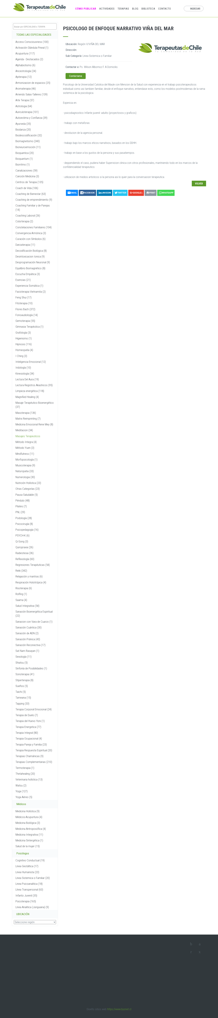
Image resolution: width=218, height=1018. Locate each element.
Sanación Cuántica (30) (28, 627)
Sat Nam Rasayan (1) (27, 651)
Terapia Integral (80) (26, 732)
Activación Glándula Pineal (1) (31, 47)
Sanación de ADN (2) (26, 633)
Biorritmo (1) (22, 164)
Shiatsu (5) (21, 662)
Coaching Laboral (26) (27, 215)
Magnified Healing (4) (27, 397)
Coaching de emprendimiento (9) (33, 199)
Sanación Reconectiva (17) (30, 645)
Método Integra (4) (26, 442)
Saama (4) (21, 600)
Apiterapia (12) (23, 76)
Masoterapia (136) (25, 412)
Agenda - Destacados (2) (29, 59)
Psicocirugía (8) (24, 524)
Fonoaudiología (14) (26, 315)
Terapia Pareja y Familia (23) (31, 744)
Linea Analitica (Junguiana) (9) (32, 907)
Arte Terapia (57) (24, 100)
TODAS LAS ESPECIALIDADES (33, 34)
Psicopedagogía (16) (26, 529)
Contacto (164, 8)
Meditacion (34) (24, 430)
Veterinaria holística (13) (29, 779)
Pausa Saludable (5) (26, 494)
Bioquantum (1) (24, 158)
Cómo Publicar (85, 8)
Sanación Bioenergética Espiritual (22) (34, 613)
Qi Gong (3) (21, 541)
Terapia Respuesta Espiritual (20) (33, 750)
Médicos (21, 804)
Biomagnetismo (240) (27, 141)
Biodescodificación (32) (28, 135)
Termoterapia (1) (24, 768)
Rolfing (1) (21, 594)
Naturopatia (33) (24, 471)
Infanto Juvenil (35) (26, 895)
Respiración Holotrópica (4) (30, 582)
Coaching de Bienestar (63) (30, 194)
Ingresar (195, 8)
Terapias (123, 8)
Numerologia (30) (25, 477)
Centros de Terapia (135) (29, 182)
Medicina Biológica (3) (27, 823)
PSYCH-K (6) (22, 535)
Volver (199, 183)
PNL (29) (20, 512)
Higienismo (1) (23, 338)
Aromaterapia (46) (25, 88)
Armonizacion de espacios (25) (32, 82)
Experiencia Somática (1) (29, 285)
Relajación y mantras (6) (29, 576)
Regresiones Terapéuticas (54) (32, 565)
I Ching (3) (21, 356)
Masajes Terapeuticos (27, 436)
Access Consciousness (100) (32, 42)
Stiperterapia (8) (24, 680)
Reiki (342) (21, 570)
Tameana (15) (23, 697)
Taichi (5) (20, 691)
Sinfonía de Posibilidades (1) (31, 668)
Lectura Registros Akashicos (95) (34, 385)
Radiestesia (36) (24, 553)
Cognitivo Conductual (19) (30, 860)
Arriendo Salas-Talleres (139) (31, 94)
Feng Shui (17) (23, 297)
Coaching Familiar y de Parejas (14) (32, 207)
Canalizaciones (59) (26, 170)
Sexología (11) (23, 656)
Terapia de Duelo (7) (26, 715)
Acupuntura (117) (25, 53)
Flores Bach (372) (25, 309)
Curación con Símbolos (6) (30, 239)
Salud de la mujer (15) (27, 846)
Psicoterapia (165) (25, 901)
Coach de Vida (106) (26, 188)
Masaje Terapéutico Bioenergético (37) (34, 404)
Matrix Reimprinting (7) (28, 418)
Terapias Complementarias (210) (33, 762)
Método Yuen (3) (24, 447)
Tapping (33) (22, 703)
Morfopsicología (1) (26, 459)
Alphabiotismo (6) (25, 65)
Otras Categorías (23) (27, 488)
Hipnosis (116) (23, 344)
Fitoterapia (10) (24, 303)
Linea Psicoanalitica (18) (29, 883)
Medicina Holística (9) (27, 811)
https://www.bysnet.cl (119, 1009)
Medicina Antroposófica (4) (30, 828)
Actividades (107, 8)
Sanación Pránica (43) (27, 639)
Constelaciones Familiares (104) (33, 227)
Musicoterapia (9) (25, 465)
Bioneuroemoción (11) (28, 147)
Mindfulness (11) (24, 453)
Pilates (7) (21, 506)
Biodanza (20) (23, 129)
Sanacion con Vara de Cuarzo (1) (33, 621)
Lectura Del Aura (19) (27, 379)
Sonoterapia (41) (24, 674)
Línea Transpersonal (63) (29, 889)
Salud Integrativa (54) (27, 605)
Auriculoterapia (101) (27, 112)
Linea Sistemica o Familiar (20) (32, 878)
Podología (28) (23, 518)
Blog (135, 8)
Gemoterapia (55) (25, 320)
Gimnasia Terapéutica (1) (29, 326)
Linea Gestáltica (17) (26, 866)
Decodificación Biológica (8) (31, 250)
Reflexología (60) (24, 559)
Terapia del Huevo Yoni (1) (30, 721)
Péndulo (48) (22, 500)
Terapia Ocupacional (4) (28, 738)
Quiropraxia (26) (24, 547)
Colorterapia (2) (24, 221)
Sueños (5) (21, 686)
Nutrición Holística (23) (28, 483)
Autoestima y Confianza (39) (31, 117)
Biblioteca (148, 8)
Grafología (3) (23, 332)
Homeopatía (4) (24, 350)
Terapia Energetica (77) (28, 727)
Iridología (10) (23, 367)
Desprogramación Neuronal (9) (32, 262)
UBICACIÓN (22, 914)
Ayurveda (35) (23, 123)
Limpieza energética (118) (29, 391)
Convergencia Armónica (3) (30, 233)
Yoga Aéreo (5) (23, 797)
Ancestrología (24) (25, 71)
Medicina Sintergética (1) (29, 840)
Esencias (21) (23, 280)
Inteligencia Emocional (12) (30, 361)
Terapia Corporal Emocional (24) (33, 709)
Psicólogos (22, 853)
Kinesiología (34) (24, 373)
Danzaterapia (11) (25, 244)
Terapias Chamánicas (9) (29, 756)
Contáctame (75, 76)
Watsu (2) (20, 785)
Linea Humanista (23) (27, 872)
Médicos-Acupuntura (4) (28, 817)
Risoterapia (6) (23, 588)
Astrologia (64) (23, 106)
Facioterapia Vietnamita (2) (30, 291)
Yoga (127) (21, 791)
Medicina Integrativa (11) (29, 834)
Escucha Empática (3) (27, 274)
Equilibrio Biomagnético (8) (30, 268)
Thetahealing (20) (25, 773)
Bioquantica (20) (24, 153)
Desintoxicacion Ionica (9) (30, 256)
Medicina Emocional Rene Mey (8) (34, 424)
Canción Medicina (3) (27, 176)
